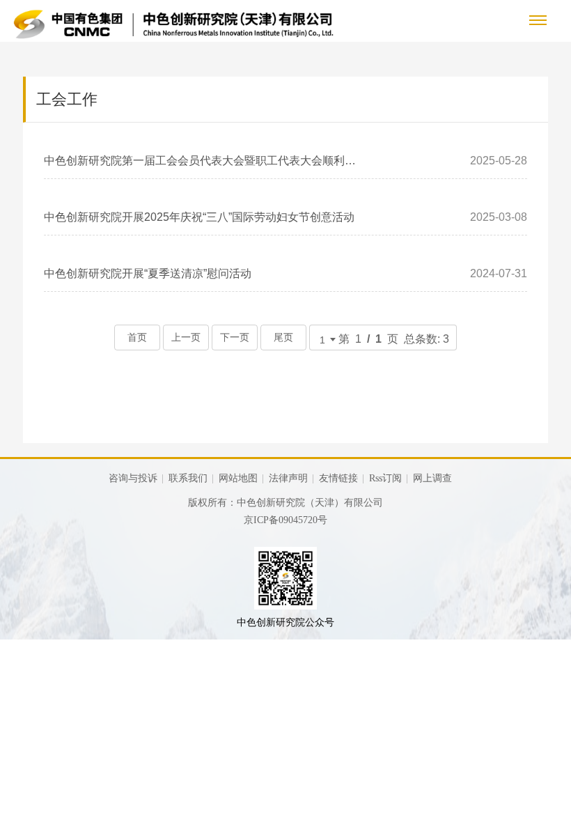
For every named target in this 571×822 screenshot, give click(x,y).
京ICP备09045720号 (285, 520)
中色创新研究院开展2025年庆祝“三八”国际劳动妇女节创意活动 (199, 217)
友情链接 (338, 478)
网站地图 (238, 478)
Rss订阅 (385, 478)
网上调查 (432, 478)
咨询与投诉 (133, 478)
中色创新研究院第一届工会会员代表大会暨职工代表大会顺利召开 (201, 160)
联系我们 (188, 478)
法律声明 (288, 478)
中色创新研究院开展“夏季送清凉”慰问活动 (147, 273)
